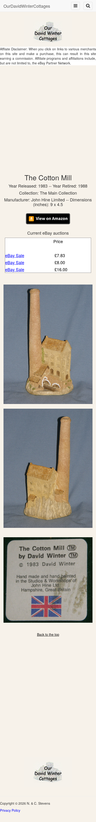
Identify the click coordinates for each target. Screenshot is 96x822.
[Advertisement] (48, 116)
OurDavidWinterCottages (26, 6)
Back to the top (48, 634)
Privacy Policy (10, 810)
